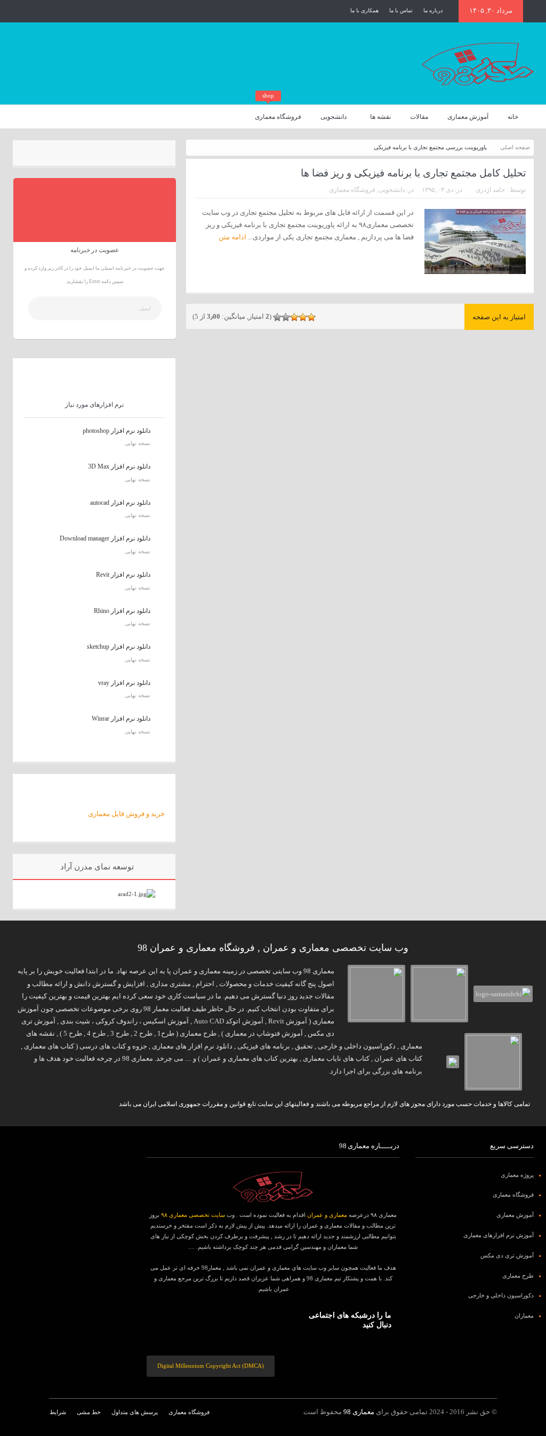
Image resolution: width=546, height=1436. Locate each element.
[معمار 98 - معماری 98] (273, 1187)
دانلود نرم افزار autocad (120, 502)
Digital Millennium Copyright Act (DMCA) (210, 1365)
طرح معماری (518, 1275)
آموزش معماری (467, 116)
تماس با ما (401, 10)
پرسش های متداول (134, 1412)
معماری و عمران (327, 1215)
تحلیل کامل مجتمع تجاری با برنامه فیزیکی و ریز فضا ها (413, 173)
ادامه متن (231, 237)
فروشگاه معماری (278, 112)
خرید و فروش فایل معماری (126, 814)
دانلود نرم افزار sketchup (118, 646)
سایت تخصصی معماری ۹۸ (193, 1215)
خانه (513, 116)
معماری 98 (358, 1412)
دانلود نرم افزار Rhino (122, 611)
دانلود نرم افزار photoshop (116, 430)
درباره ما (433, 10)
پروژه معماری (517, 1175)
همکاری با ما (364, 10)
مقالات (419, 116)
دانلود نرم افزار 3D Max (119, 466)
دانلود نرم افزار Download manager (105, 538)
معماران (524, 1315)
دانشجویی (333, 116)
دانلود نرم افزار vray (124, 683)
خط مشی (89, 1412)
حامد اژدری (490, 189)
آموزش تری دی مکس (507, 1255)
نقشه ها (380, 116)
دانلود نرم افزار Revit (123, 574)
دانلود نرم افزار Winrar (121, 718)
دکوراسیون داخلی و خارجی (501, 1295)
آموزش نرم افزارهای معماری (498, 1235)
